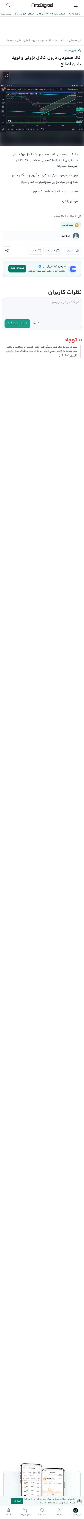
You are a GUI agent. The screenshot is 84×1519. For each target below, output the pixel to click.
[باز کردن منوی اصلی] (76, 5)
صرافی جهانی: (26, 14)
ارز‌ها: (78, 14)
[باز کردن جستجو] (8, 5)
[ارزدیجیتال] (42, 5)
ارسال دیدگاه (17, 323)
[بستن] (6, 1501)
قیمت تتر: (59, 14)
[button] (42, 108)
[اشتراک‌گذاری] (7, 250)
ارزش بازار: (5, 14)
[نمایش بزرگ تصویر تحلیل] (6, 75)
